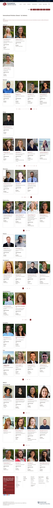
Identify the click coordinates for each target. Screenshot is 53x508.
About (21, 4)
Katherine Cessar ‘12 (31, 430)
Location (34, 9)
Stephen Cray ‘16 (7, 248)
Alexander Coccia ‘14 (43, 430)
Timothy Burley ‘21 (7, 463)
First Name (5, 481)
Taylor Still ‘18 (18, 183)
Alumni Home (48, 9)
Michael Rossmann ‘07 (8, 126)
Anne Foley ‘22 (42, 274)
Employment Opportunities (18, 485)
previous (19, 165)
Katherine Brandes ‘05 (8, 274)
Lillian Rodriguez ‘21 (43, 214)
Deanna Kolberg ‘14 (43, 399)
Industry (38, 9)
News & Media (45, 4)
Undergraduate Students (33, 485)
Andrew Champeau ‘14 (20, 214)
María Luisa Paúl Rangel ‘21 (20, 338)
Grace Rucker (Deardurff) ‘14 (20, 307)
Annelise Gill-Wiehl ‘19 (44, 152)
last (36, 165)
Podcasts (47, 481)
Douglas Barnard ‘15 (31, 365)
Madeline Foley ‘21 (19, 39)
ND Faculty (40, 478)
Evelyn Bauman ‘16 (7, 39)
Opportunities (34, 4)
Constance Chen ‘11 (7, 68)
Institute (17, 478)
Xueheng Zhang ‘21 (43, 94)
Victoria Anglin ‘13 (19, 365)
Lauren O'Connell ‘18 (7, 306)
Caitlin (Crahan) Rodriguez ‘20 (6, 365)
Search (49, 4)
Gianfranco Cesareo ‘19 (32, 274)
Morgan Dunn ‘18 (7, 152)
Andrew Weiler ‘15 (7, 94)
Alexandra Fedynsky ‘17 (20, 399)
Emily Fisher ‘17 (18, 152)
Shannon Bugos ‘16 (19, 430)
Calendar (40, 4)
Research (28, 4)
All (31, 9)
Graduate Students (33, 483)
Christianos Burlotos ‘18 (8, 214)
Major (41, 9)
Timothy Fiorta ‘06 (43, 365)
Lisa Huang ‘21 (30, 463)
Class (44, 9)
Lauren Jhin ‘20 (30, 399)
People (24, 4)
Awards (17, 483)
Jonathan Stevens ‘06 (7, 183)
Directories (25, 478)
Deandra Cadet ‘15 (7, 399)
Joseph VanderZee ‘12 (31, 183)
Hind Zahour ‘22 (31, 94)
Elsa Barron (6, 430)
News (47, 480)
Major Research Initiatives (33, 479)
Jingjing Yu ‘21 (18, 94)
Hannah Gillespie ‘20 (31, 214)
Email (4, 488)
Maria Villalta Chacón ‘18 (44, 463)
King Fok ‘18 (30, 152)
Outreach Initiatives (18, 481)
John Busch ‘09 (18, 274)
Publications (32, 480)
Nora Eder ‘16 (18, 463)
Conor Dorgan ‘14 (19, 248)
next (34, 165)
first (16, 165)
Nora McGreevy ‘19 (7, 337)
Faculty (32, 482)
